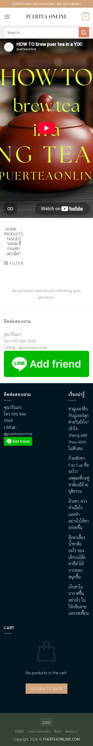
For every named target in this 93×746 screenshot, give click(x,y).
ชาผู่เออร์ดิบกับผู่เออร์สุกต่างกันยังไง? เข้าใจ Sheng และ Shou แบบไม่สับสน (78, 428)
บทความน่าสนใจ (39, 731)
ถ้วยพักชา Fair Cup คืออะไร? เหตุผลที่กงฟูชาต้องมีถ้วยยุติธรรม (78, 474)
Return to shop (46, 688)
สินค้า (58, 731)
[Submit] (84, 32)
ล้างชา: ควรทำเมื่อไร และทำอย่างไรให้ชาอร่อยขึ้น (78, 514)
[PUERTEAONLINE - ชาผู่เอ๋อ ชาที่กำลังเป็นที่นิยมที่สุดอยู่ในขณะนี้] (46, 16)
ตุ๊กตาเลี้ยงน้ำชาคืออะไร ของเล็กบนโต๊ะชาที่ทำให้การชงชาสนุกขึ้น (77, 557)
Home (11, 229)
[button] (7, 16)
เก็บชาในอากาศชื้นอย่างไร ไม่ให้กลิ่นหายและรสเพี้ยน (78, 600)
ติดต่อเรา (72, 731)
